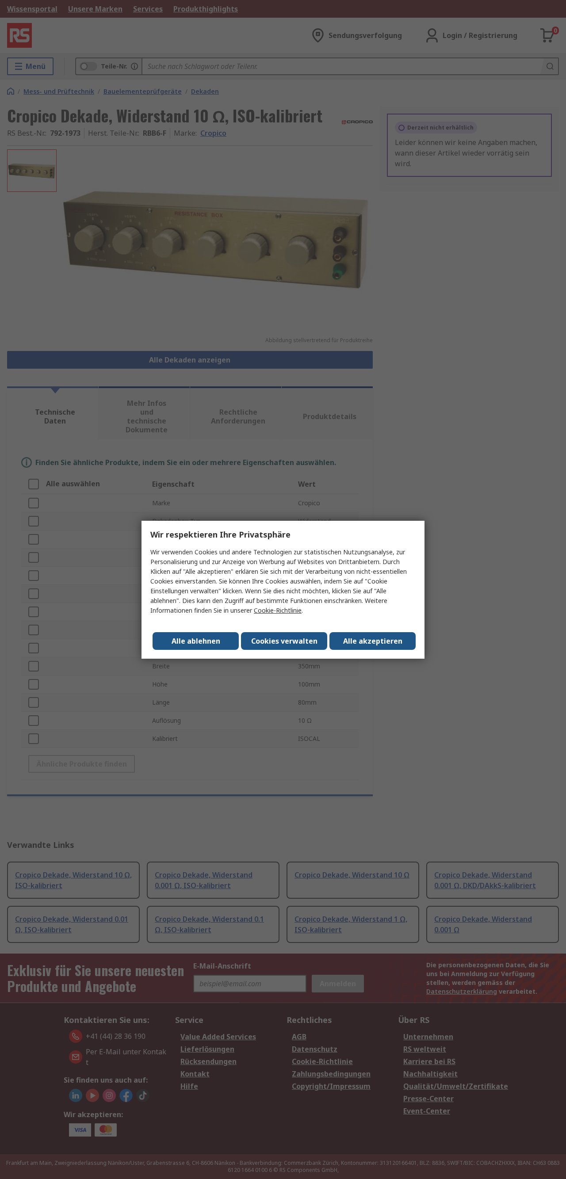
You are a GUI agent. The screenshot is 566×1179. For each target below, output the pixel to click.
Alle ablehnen (196, 641)
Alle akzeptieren (372, 641)
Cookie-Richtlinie (278, 610)
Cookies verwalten (284, 641)
